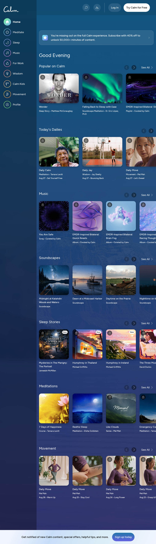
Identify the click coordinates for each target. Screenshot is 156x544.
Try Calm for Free (136, 7)
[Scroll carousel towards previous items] (126, 67)
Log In (115, 7)
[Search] (86, 7)
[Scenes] (97, 7)
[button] (96, 37)
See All (145, 67)
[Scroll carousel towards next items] (133, 67)
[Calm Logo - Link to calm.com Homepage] (11, 9)
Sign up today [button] (123, 537)
